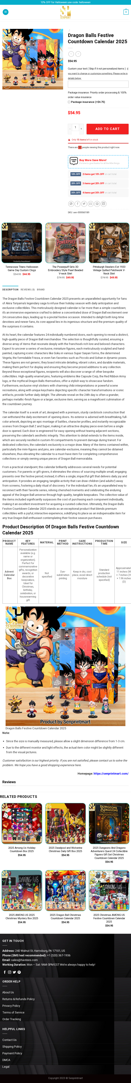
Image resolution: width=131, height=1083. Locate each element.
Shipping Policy (12, 1047)
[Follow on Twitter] (14, 972)
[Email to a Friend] (91, 204)
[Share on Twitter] (84, 204)
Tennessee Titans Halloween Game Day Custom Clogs (22, 268)
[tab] (10, 290)
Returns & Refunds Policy (18, 999)
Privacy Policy (11, 1006)
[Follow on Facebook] (4, 972)
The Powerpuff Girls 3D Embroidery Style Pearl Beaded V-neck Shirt (65, 270)
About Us (8, 992)
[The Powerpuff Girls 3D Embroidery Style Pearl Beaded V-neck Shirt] (65, 243)
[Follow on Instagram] (9, 972)
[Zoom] (7, 85)
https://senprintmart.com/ (111, 774)
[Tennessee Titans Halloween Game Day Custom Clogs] (22, 243)
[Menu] (5, 12)
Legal (5, 1067)
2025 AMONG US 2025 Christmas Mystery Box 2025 (22, 916)
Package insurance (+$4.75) (88, 102)
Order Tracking (11, 1019)
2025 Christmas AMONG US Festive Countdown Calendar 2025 (109, 918)
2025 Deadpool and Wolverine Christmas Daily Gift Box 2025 (65, 849)
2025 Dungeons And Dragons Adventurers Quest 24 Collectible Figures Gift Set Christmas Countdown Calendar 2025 (109, 853)
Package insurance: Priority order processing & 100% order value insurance (97, 95)
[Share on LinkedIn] (104, 204)
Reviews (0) (28, 289)
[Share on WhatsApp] (71, 204)
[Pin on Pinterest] (97, 204)
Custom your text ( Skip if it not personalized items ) (97, 69)
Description (10, 289)
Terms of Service (13, 1012)
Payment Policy (12, 1053)
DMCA (6, 1060)
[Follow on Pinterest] (19, 972)
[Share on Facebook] (78, 204)
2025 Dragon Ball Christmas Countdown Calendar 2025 (65, 916)
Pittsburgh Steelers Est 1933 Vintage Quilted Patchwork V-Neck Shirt (109, 270)
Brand (41, 289)
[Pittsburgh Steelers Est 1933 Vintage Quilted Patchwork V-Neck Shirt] (109, 243)
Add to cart (107, 128)
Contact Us (9, 1040)
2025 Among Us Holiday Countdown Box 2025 (21, 849)
